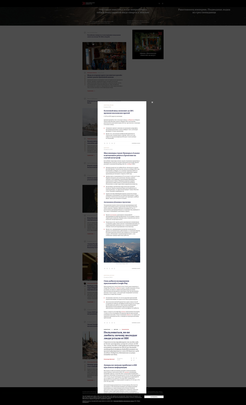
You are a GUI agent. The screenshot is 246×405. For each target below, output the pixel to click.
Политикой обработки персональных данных (124, 401)
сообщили (118, 288)
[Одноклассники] (107, 143)
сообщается (130, 120)
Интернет (112, 275)
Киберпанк (106, 105)
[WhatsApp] (114, 143)
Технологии (125, 329)
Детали (116, 329)
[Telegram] (112, 143)
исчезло (123, 311)
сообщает (129, 164)
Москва (111, 105)
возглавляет (113, 215)
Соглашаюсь (153, 396)
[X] (109, 143)
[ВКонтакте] (105, 143)
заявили (128, 314)
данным (126, 372)
